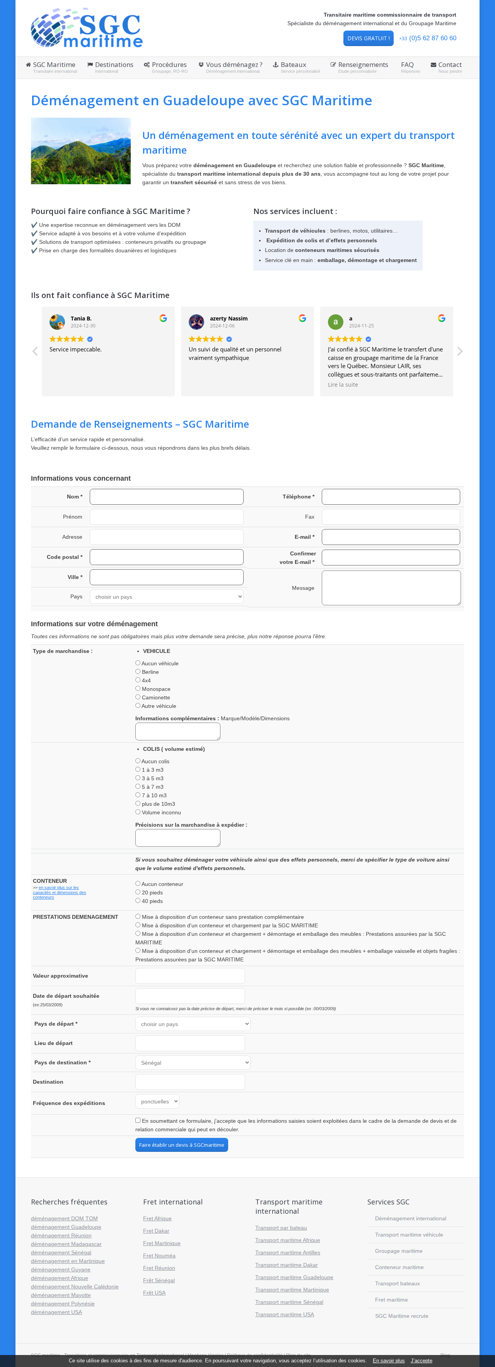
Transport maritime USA (284, 1314)
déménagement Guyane (60, 1269)
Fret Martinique (162, 1243)
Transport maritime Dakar (286, 1265)
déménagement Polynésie (63, 1303)
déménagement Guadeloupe (66, 1227)
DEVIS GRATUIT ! (368, 38)
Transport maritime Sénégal (289, 1302)
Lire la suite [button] (343, 384)
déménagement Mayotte (61, 1295)
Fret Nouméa (159, 1255)
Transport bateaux (397, 1283)
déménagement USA (56, 1312)
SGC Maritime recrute (401, 1316)
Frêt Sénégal (159, 1280)
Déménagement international (410, 1218)
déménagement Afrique (59, 1278)
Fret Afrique (157, 1218)
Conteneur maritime (399, 1267)
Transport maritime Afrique (287, 1240)
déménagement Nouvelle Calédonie (75, 1286)
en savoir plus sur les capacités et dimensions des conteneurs (59, 892)
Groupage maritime (399, 1251)
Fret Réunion (159, 1268)
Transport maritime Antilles (287, 1252)
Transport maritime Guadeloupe (294, 1277)
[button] (459, 353)
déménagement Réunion (61, 1235)
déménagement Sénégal (61, 1252)
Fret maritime (391, 1300)
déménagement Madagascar (66, 1244)
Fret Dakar (156, 1231)
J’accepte (421, 1361)
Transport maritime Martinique (292, 1289)
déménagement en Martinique (68, 1261)
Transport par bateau (281, 1228)
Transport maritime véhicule (409, 1235)
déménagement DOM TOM (64, 1218)
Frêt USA (154, 1293)
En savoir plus (389, 1361)
